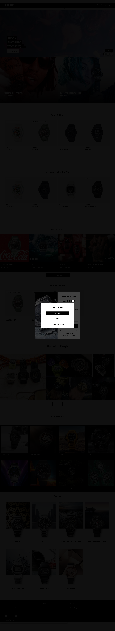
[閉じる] (73, 301)
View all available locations (57, 324)
